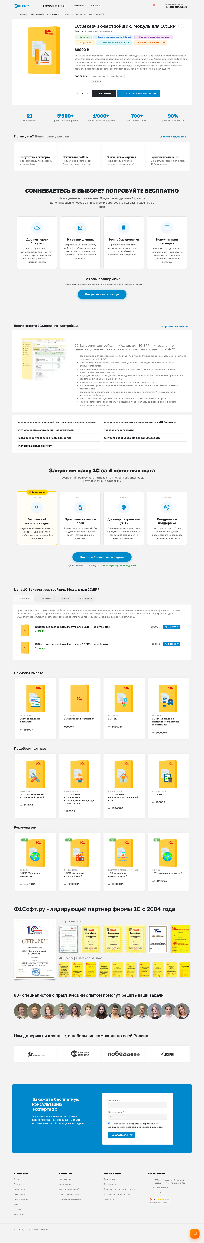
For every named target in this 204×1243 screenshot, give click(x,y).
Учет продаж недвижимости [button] (35, 445)
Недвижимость (105, 31)
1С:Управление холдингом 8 (167, 873)
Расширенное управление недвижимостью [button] (44, 437)
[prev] (180, 26)
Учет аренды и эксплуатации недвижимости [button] (45, 429)
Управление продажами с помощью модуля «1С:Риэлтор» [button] (139, 422)
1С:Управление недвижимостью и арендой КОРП (123, 797)
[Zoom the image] (35, 921)
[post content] (36, 698)
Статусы (18, 1184)
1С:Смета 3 (158, 794)
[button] (133, 6)
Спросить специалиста (173, 136)
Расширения (25, 716)
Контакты (96, 5)
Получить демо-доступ (102, 294)
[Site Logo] (21, 6)
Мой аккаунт (65, 1179)
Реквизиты (108, 1199)
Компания (79, 5)
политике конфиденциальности (144, 1127)
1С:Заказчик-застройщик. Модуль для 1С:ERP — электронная (72, 626)
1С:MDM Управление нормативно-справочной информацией (165, 721)
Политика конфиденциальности (119, 1189)
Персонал (124, 870)
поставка (81, 76)
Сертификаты (21, 1199)
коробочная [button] (116, 76)
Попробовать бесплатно (140, 93)
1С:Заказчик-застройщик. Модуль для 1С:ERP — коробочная (71, 644)
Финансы (24, 870)
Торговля (133, 870)
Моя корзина (65, 1184)
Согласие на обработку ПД (116, 1194)
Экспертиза (20, 1194)
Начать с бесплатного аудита (102, 557)
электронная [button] (99, 76)
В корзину (105, 93)
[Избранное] (146, 6)
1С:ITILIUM (113, 718)
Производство (70, 870)
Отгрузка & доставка (69, 1194)
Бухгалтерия (113, 870)
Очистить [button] (96, 82)
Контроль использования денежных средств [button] (131, 437)
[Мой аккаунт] (140, 6)
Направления (20, 1189)
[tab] (23, 598)
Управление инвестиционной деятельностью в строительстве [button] (56, 422)
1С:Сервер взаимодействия (79, 718)
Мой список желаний (69, 1189)
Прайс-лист (109, 1179)
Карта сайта (109, 1184)
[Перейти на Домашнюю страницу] (15, 14)
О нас (16, 1179)
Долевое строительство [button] (118, 429)
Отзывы (18, 1209)
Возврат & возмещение (70, 1199)
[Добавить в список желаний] (49, 687)
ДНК (16, 1204)
